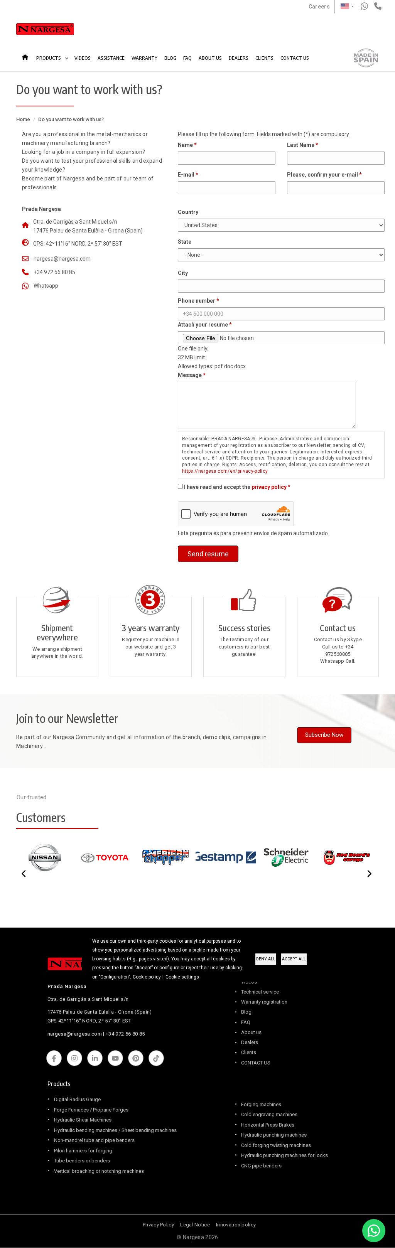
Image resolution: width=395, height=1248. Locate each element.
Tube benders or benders (82, 1161)
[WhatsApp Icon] (373, 1230)
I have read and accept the (235, 487)
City (183, 273)
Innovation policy (236, 1225)
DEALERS (238, 58)
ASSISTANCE (111, 58)
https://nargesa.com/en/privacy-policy (225, 471)
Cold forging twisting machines (276, 1145)
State (184, 242)
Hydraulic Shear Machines (82, 1120)
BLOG (170, 58)
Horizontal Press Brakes (267, 1125)
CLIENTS (264, 58)
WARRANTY (144, 58)
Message (190, 375)
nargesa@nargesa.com (62, 259)
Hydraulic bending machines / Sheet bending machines (115, 1130)
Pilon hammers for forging (83, 1151)
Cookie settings (182, 977)
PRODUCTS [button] (49, 58)
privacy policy (269, 487)
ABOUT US (210, 58)
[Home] (45, 30)
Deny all (265, 959)
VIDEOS (82, 58)
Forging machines (261, 1104)
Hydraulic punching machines (274, 1135)
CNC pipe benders (261, 1166)
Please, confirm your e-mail (322, 175)
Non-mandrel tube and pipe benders (94, 1140)
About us (251, 1032)
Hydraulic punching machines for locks (284, 1155)
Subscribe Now (324, 734)
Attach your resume (203, 325)
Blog (246, 1012)
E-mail (186, 175)
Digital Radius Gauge (77, 1099)
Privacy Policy (158, 1225)
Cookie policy (147, 977)
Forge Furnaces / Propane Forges (91, 1110)
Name (185, 145)
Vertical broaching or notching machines (99, 1171)
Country (188, 212)
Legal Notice (195, 1225)
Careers (319, 6)
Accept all (294, 959)
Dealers (249, 1042)
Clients (248, 1052)
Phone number (196, 301)
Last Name (300, 145)
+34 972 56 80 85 (54, 272)
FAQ (187, 58)
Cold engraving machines (269, 1114)
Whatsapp (46, 286)
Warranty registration (264, 1002)
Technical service (260, 992)
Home (27, 54)
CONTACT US (294, 58)
